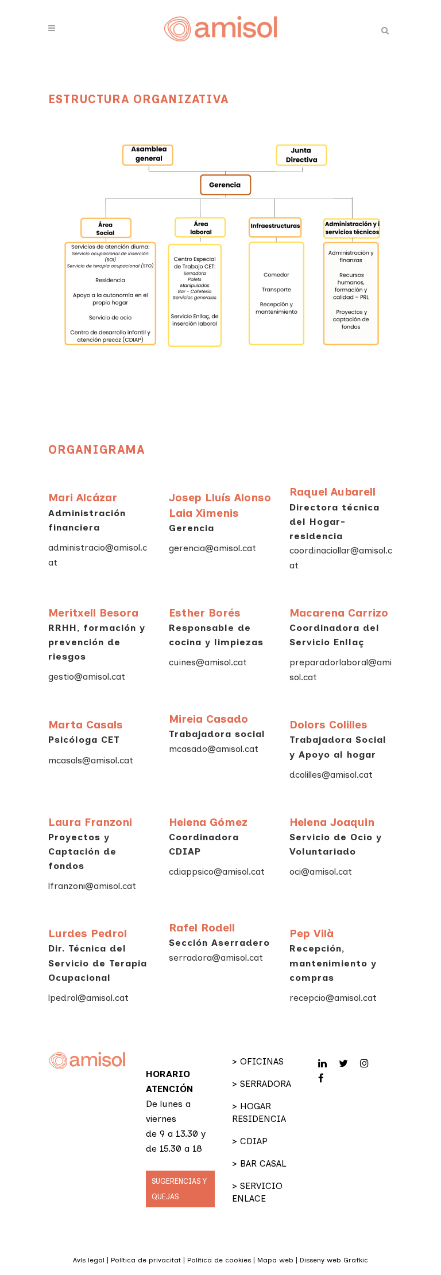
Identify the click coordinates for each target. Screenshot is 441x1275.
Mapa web (275, 1260)
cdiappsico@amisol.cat (217, 871)
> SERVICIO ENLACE (257, 1192)
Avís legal (89, 1260)
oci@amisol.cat (320, 871)
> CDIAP (250, 1141)
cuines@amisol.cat (208, 662)
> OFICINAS (258, 1061)
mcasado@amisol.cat (213, 748)
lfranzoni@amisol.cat (92, 885)
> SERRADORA (261, 1083)
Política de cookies (219, 1260)
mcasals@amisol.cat (90, 760)
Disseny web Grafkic (334, 1260)
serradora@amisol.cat (216, 957)
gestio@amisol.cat (86, 676)
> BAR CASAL (259, 1163)
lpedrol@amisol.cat (88, 997)
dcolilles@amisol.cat (331, 774)
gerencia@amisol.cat (212, 548)
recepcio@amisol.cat (333, 997)
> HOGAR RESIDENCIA (259, 1112)
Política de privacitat (146, 1260)
